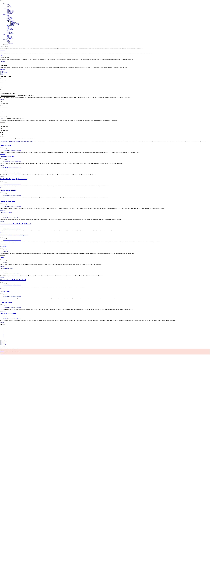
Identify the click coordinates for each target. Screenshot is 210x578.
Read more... (2, 99)
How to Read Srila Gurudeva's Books (10, 167)
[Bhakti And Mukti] (12, 150)
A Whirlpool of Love (6, 302)
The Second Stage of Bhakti (8, 190)
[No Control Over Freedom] (12, 206)
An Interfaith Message (6, 268)
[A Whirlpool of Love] (12, 307)
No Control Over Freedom (7, 201)
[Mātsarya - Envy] (4, 118)
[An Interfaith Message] (12, 273)
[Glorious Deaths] (12, 296)
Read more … (2, 154)
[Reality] (5, 262)
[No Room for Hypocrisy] (12, 161)
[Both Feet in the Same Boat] (12, 318)
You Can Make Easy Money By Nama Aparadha (13, 179)
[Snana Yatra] (5, 251)
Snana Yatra (3, 246)
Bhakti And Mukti (5, 145)
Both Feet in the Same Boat (8, 313)
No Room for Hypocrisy (7, 156)
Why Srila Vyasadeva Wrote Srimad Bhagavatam (14, 235)
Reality (2, 257)
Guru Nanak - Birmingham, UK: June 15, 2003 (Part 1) (15, 223)
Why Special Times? (6, 212)
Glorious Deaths (5, 291)
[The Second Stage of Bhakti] (12, 195)
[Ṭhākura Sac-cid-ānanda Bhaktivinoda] (8, 95)
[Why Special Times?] (12, 217)
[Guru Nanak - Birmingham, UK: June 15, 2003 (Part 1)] (12, 228)
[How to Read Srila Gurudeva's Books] (12, 172)
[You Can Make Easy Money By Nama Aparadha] (12, 184)
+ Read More (2, 50)
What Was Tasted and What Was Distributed (13, 280)
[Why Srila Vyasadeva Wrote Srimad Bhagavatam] (12, 240)
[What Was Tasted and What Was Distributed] (12, 285)
